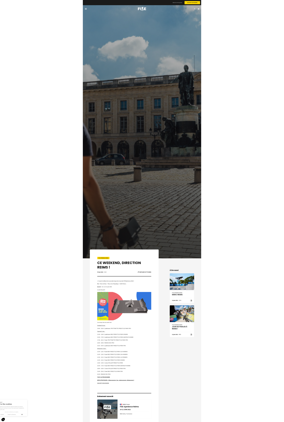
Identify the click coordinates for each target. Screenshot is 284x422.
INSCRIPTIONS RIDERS (103, 383)
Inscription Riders (192, 2)
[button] (3, 419)
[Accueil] (142, 9)
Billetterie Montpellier (177, 2)
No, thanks (6, 414)
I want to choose (17, 414)
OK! (27, 414)
